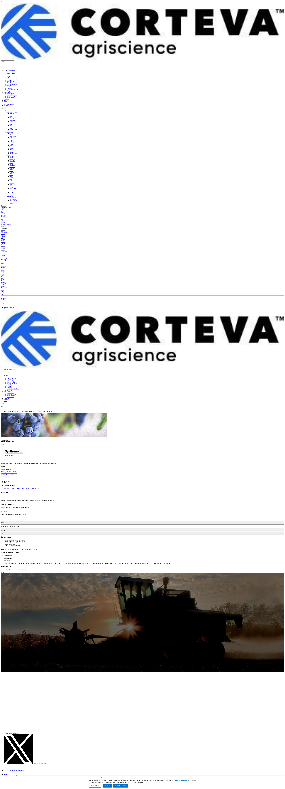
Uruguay (12, 130)
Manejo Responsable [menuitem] (11, 83)
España (11, 169)
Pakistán (11, 145)
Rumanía (12, 189)
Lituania (11, 181)
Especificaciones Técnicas (10, 485)
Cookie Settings (95, 785)
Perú (11, 128)
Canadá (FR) (13, 199)
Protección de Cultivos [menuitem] (12, 84)
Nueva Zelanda (13, 153)
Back (5, 110)
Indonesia (12, 140)
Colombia (12, 118)
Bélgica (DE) (13, 161)
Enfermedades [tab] (20, 488)
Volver (5, 69)
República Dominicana (15, 129)
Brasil (11, 116)
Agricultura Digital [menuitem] (11, 81)
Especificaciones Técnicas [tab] (32, 488)
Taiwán (11, 148)
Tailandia (12, 147)
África (8, 201)
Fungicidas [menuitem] (9, 88)
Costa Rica (12, 120)
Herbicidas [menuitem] (9, 85)
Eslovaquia (12, 167)
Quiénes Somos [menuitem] (7, 92)
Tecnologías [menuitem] (9, 80)
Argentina (3, 108)
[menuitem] (9, 76)
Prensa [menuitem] (5, 101)
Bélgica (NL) (13, 160)
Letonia (11, 180)
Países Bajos (12, 184)
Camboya (12, 133)
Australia (9, 151)
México (11, 124)
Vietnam (11, 149)
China (11, 134)
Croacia (11, 164)
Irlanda (11, 177)
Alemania (12, 156)
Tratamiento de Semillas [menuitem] (12, 78)
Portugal (11, 187)
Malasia (11, 144)
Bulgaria (12, 157)
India (11, 138)
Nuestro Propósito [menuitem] (11, 96)
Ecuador (11, 121)
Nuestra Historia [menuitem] (10, 97)
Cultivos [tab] (13, 488)
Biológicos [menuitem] (9, 91)
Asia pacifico (10, 132)
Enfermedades (7, 484)
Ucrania (11, 195)
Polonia (11, 185)
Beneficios (6, 481)
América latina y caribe (12, 112)
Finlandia (12, 172)
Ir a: (1, 475)
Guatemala (12, 122)
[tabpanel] (142, 503)
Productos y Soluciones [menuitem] (9, 70)
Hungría (11, 176)
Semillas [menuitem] (8, 77)
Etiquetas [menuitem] (6, 105)
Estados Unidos (13, 200)
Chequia (11, 163)
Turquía (11, 193)
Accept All (107, 785)
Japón (11, 141)
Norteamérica (10, 196)
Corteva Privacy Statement (180, 780)
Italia (11, 179)
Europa (8, 155)
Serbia (11, 191)
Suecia (11, 192)
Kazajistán (12, 143)
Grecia (11, 175)
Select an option (4, 477)
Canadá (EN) (13, 197)
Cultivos (5, 482)
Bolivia (11, 114)
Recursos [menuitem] (6, 100)
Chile (11, 117)
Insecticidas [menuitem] (9, 87)
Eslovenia (12, 168)
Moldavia (12, 183)
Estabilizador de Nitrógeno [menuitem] (13, 89)
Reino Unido (13, 188)
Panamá (11, 125)
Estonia (11, 171)
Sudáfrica (12, 203)
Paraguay (12, 126)
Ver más (2, 572)
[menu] (1, 1)
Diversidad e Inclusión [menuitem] (12, 95)
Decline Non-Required (120, 785)
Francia (11, 173)
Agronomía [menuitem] (6, 99)
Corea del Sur (13, 136)
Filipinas (12, 137)
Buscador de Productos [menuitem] (9, 104)
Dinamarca (12, 165)
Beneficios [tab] (6, 488)
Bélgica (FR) (13, 159)
